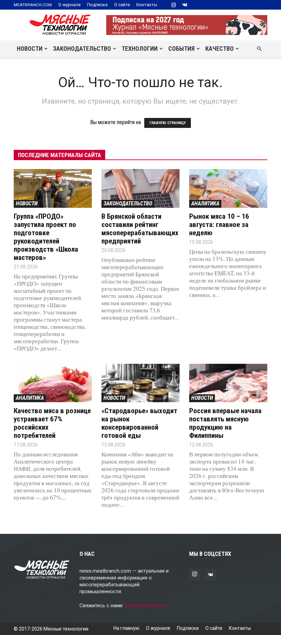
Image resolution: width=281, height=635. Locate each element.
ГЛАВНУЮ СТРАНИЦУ (167, 123)
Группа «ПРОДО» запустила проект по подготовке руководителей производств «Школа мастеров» (46, 237)
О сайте (122, 4)
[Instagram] (173, 5)
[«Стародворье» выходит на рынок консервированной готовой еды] (140, 383)
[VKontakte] (185, 5)
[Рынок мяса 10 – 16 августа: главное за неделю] (228, 188)
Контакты (146, 4)
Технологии (140, 48)
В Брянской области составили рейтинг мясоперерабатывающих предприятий (140, 228)
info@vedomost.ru (146, 605)
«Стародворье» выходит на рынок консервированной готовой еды (139, 423)
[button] (259, 48)
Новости (29, 48)
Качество (219, 48)
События (181, 48)
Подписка (97, 4)
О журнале (69, 4)
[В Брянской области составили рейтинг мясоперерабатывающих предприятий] (140, 188)
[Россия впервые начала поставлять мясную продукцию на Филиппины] (228, 383)
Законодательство (82, 48)
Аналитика (205, 203)
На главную (126, 628)
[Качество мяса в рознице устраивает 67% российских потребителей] (53, 383)
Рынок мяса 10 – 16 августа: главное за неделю (219, 224)
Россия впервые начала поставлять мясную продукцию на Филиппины (225, 423)
